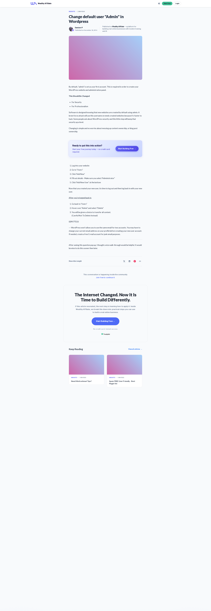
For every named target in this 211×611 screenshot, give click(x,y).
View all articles (135, 349)
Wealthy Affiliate (118, 26)
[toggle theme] (159, 3)
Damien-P (79, 28)
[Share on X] (124, 261)
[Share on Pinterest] (135, 261)
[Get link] (140, 261)
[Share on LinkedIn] (129, 261)
